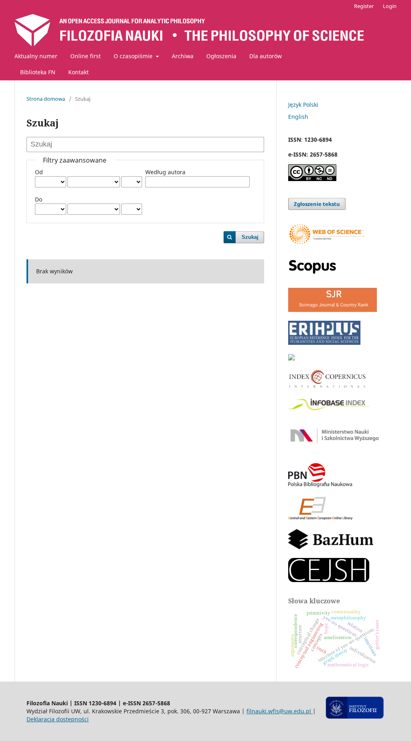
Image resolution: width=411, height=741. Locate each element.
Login (390, 6)
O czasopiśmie (134, 56)
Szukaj (250, 237)
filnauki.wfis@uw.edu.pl (279, 711)
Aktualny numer (35, 56)
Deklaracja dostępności (57, 719)
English (298, 116)
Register (364, 6)
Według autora (165, 172)
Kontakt (78, 72)
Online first (85, 56)
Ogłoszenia (221, 56)
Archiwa (182, 56)
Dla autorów (265, 56)
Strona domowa (45, 98)
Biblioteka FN (37, 72)
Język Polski (303, 104)
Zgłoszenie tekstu (317, 204)
